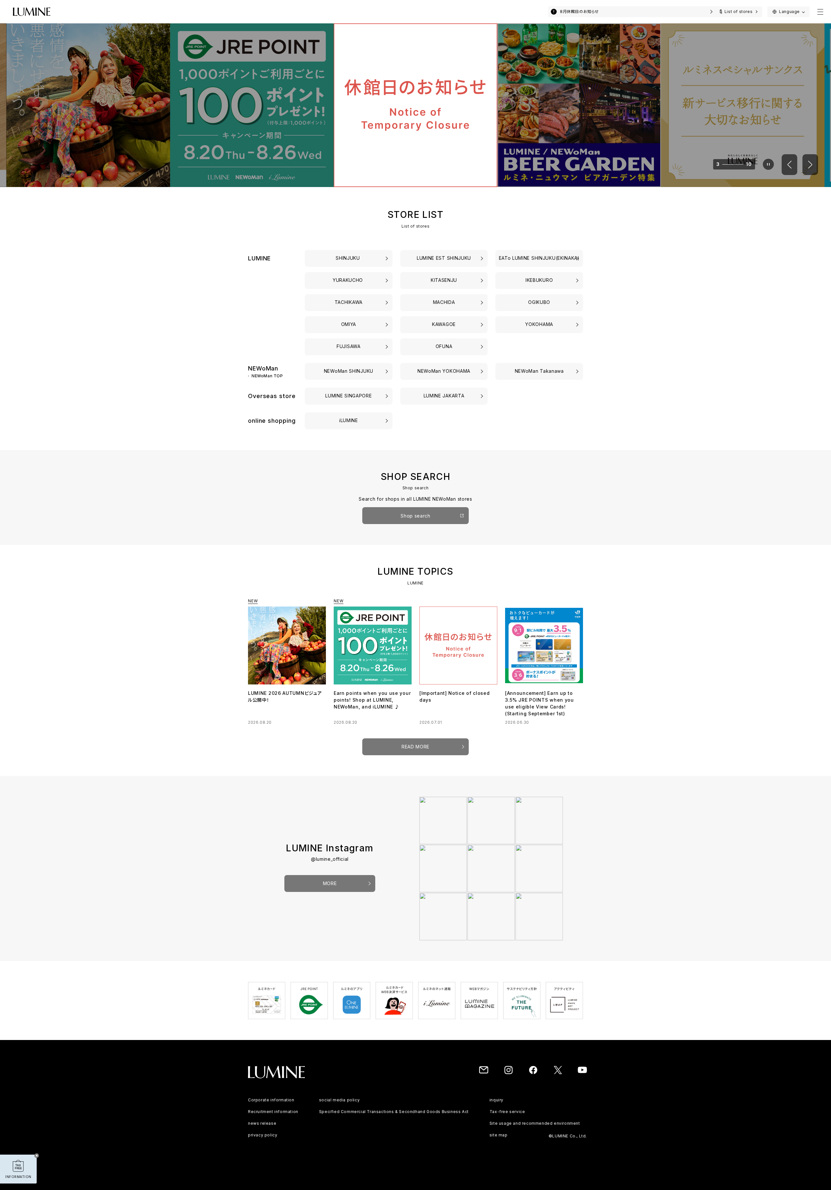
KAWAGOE (444, 324)
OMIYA (348, 324)
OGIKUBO (539, 302)
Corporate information (271, 1099)
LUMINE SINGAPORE (348, 395)
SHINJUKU (348, 258)
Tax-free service (507, 1111)
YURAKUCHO (349, 280)
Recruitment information (273, 1111)
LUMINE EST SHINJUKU (444, 258)
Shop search (415, 516)
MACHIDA (444, 302)
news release (262, 1123)
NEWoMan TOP (267, 376)
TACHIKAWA (349, 302)
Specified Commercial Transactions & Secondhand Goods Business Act (394, 1111)
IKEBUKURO (539, 280)
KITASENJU (444, 280)
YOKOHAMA (539, 324)
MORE (330, 883)
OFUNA (444, 346)
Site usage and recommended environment (535, 1123)
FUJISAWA (349, 346)
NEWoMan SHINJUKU (348, 371)
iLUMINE (348, 420)
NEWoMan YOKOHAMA (443, 371)
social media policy (339, 1099)
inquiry (496, 1099)
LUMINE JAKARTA (444, 395)
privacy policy (262, 1135)
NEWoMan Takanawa (539, 371)
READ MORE (415, 746)
